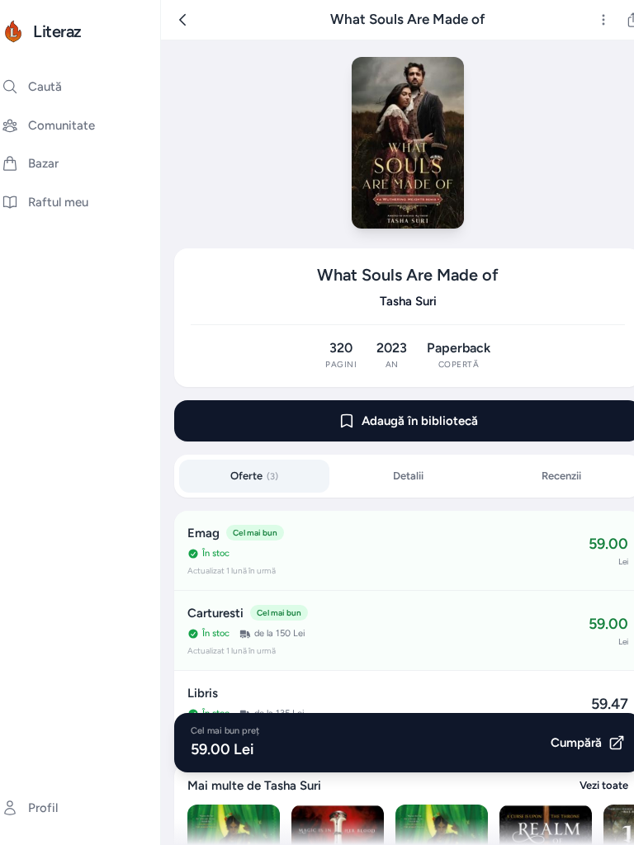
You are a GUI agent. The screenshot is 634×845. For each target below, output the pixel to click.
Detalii (408, 476)
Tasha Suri (408, 301)
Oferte (254, 476)
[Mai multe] (603, 20)
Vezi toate (604, 785)
